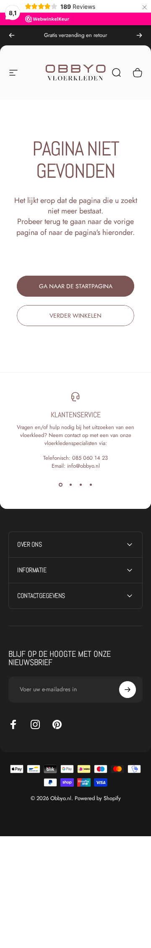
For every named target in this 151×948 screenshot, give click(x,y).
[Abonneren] (127, 689)
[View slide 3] (81, 485)
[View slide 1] (60, 485)
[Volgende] (139, 35)
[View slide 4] (91, 485)
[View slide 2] (70, 485)
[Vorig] (12, 35)
